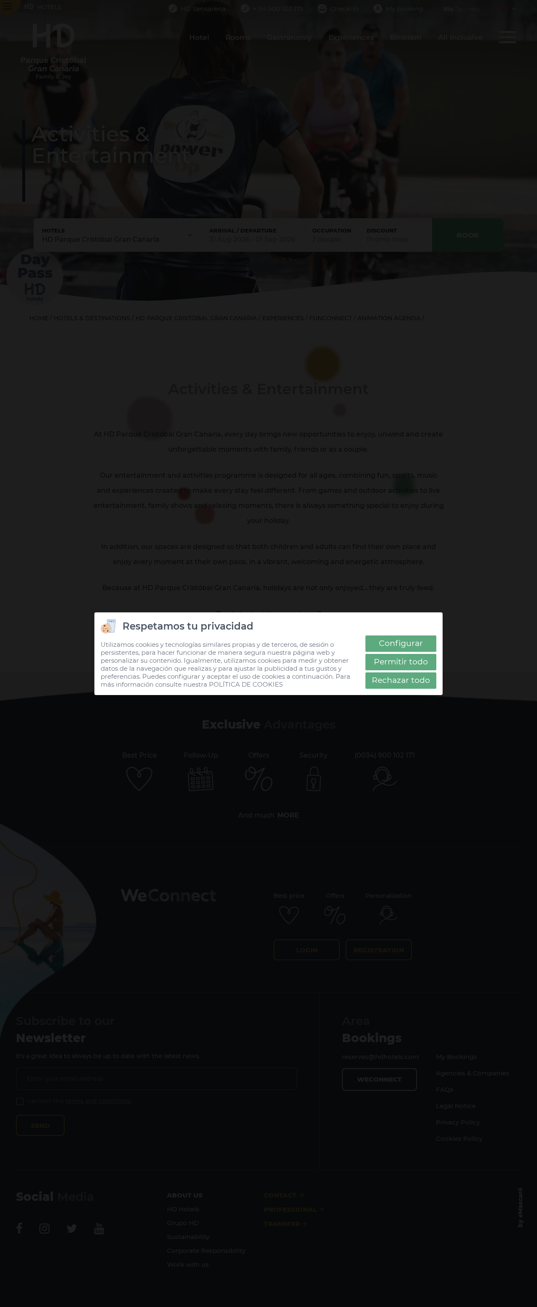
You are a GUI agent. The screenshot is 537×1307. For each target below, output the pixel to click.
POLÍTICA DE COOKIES (246, 684)
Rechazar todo (401, 680)
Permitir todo (401, 662)
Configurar (401, 643)
